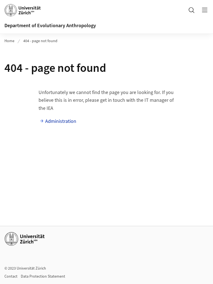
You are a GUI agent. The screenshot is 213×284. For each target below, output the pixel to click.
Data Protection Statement (43, 276)
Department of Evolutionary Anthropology (50, 25)
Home (9, 41)
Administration (60, 121)
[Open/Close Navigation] (204, 10)
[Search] (191, 10)
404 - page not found (40, 41)
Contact (10, 276)
